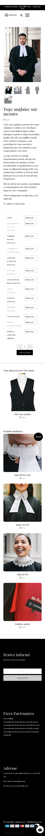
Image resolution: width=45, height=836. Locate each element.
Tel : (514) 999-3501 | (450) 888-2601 (15, 786)
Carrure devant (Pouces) (11, 239)
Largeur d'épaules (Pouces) (11, 261)
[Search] (20, 15)
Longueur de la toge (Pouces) (13, 227)
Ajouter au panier (25, 353)
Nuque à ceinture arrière (11, 335)
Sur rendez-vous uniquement (14, 781)
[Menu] (26, 15)
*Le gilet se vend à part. (14, 203)
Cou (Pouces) (13, 316)
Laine (9, 218)
